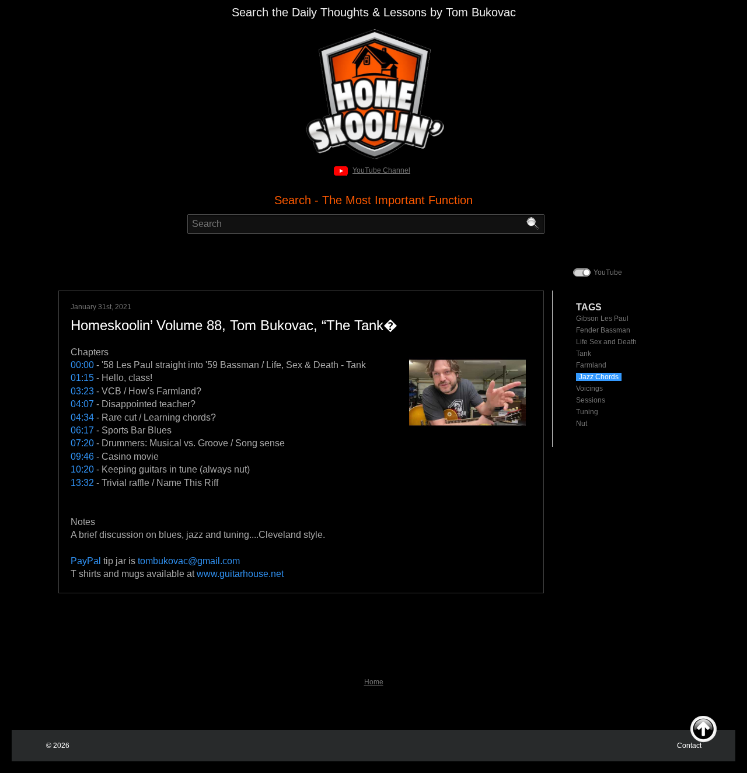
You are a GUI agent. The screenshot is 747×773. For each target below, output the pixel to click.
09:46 (82, 456)
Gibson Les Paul (602, 318)
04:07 (82, 404)
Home (373, 682)
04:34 (82, 417)
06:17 (82, 430)
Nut (581, 423)
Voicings (589, 388)
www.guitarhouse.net (240, 574)
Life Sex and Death (606, 342)
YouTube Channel (381, 170)
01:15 (82, 378)
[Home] (373, 32)
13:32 (82, 483)
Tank (583, 353)
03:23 (82, 391)
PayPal (86, 561)
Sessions (590, 400)
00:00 (82, 365)
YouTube (608, 272)
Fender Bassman (603, 330)
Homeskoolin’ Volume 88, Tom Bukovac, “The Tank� (234, 325)
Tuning (587, 412)
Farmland (591, 365)
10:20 (82, 469)
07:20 (82, 443)
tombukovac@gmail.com (189, 561)
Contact (689, 745)
